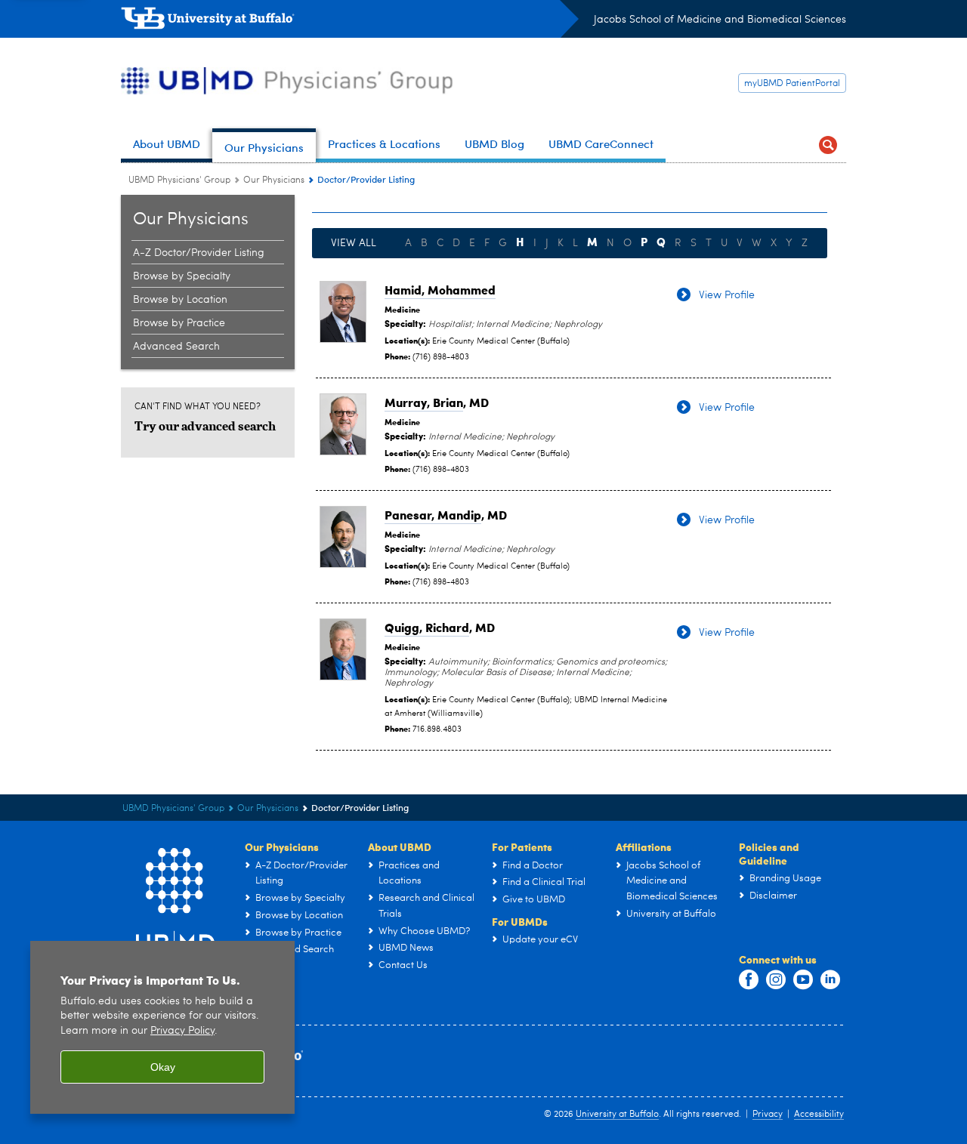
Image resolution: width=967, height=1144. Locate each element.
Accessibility (819, 1114)
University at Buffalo (617, 1114)
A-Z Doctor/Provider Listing (198, 253)
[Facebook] (748, 980)
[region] (162, 1027)
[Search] (828, 145)
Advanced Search (176, 346)
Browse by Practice (179, 323)
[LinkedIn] (830, 980)
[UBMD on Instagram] (776, 980)
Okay (162, 1067)
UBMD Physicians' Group (179, 180)
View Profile (727, 295)
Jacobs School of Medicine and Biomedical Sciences (720, 19)
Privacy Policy (182, 1031)
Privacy (767, 1114)
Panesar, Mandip (433, 514)
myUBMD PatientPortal (792, 83)
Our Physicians (273, 180)
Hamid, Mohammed (440, 289)
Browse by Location (180, 299)
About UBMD (399, 846)
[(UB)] (350, 21)
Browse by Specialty (181, 276)
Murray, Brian (424, 402)
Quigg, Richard (427, 627)
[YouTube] (803, 980)
